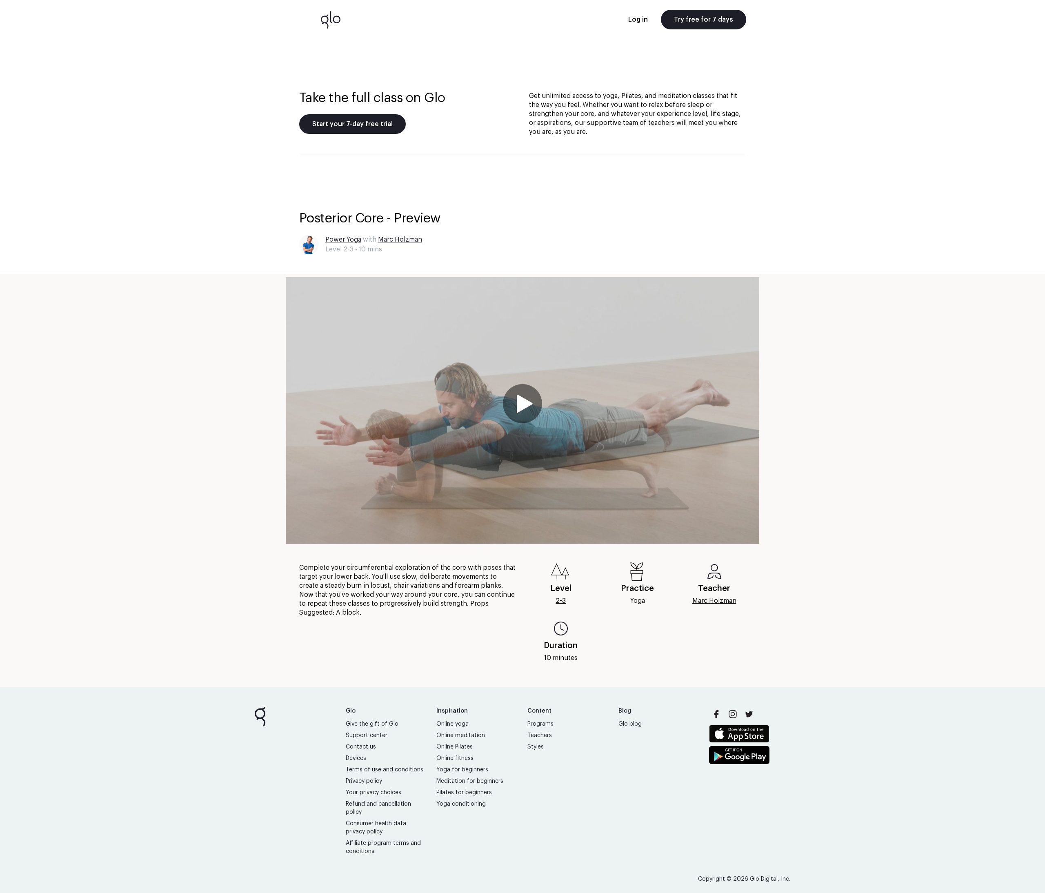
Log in (638, 19)
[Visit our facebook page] (716, 714)
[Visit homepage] (330, 19)
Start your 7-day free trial (352, 124)
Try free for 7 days (703, 19)
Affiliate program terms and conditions (383, 847)
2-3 (561, 601)
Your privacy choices (373, 792)
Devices (356, 758)
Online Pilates (454, 747)
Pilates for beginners (464, 792)
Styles (535, 747)
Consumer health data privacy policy (376, 828)
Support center (366, 735)
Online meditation (460, 735)
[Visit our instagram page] (732, 714)
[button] (522, 410)
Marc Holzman (400, 239)
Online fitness (455, 758)
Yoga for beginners (462, 770)
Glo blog (630, 724)
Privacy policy (364, 781)
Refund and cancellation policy (378, 808)
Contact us (361, 747)
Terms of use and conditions (384, 770)
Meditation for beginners (469, 781)
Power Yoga (343, 239)
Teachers (539, 735)
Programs (540, 724)
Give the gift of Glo (372, 724)
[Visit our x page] (749, 714)
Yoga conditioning (461, 804)
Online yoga (452, 724)
